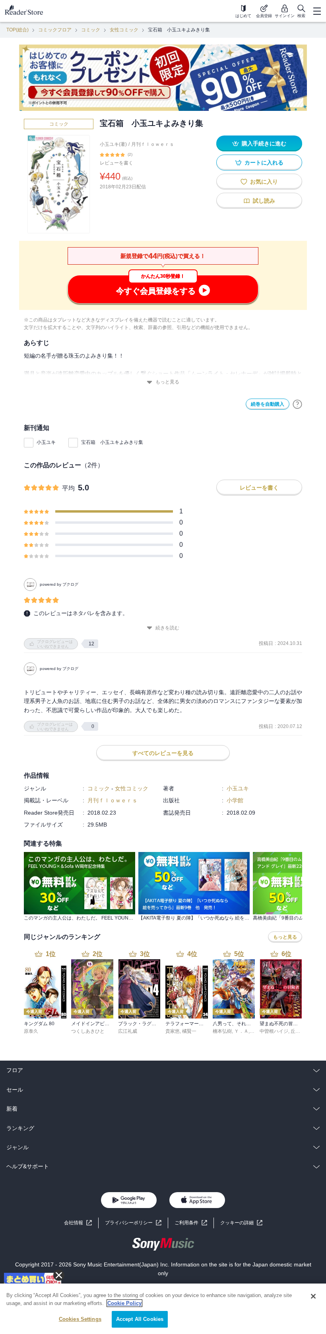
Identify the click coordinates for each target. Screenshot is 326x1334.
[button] (241, 1223)
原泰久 (31, 1031)
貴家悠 (172, 1031)
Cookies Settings (80, 1319)
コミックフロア (55, 30)
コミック (90, 30)
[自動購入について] (297, 404)
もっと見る (167, 382)
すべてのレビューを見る (163, 753)
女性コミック (124, 30)
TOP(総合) (17, 30)
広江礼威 (127, 1031)
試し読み (264, 200)
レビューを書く (116, 163)
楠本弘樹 (222, 1031)
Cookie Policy (124, 1303)
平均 (68, 488)
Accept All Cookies (139, 1319)
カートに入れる (263, 162)
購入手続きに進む (264, 143)
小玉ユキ (46, 442)
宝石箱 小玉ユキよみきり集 (112, 442)
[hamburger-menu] (317, 11)
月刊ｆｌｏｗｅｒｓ (152, 144)
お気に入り (264, 181)
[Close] (313, 1296)
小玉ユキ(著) (113, 144)
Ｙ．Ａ (241, 1031)
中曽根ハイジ (274, 1031)
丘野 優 (298, 1031)
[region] (163, 1309)
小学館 (235, 800)
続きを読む (167, 628)
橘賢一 (189, 1031)
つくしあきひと (88, 1031)
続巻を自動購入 (267, 404)
